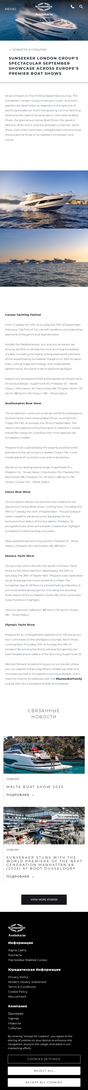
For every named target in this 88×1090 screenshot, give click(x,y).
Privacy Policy (18, 977)
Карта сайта (17, 950)
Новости (14, 1023)
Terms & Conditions (22, 987)
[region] (44, 1060)
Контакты (15, 955)
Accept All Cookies (44, 1082)
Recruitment (17, 996)
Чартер (13, 1018)
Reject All (44, 1070)
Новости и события (29, 49)
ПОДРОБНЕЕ (17, 795)
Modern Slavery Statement (27, 982)
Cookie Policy (18, 992)
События (14, 1028)
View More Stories (44, 899)
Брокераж (15, 1013)
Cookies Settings (44, 1059)
